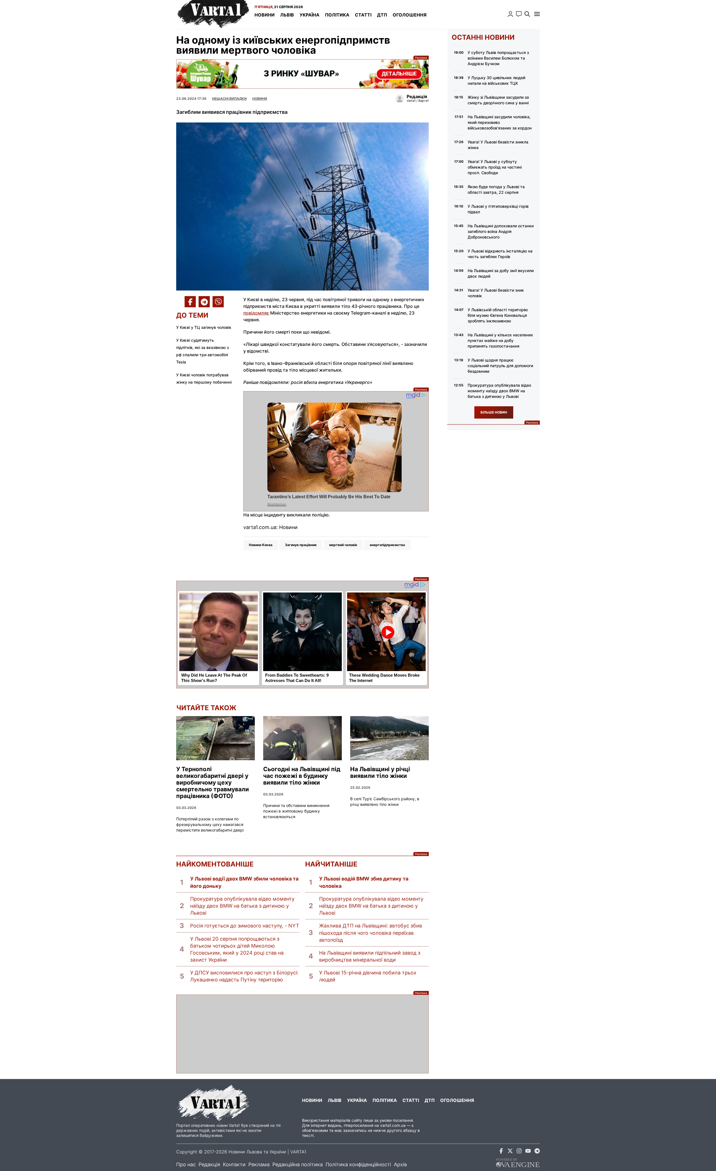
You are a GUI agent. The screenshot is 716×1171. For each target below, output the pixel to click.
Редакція (209, 1164)
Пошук (527, 14)
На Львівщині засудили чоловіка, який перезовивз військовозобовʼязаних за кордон (500, 122)
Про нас (186, 1164)
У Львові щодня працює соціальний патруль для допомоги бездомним (500, 366)
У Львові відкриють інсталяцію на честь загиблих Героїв (500, 254)
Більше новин (494, 412)
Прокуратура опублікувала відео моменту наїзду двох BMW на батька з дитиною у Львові (242, 906)
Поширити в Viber (218, 301)
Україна (309, 15)
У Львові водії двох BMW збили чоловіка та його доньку (244, 882)
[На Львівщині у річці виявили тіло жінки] (389, 738)
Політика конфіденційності (358, 1164)
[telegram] (537, 1152)
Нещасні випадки (229, 98)
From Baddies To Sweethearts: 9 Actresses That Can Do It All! (297, 678)
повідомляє (256, 313)
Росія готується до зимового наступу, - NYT (244, 926)
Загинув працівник (301, 545)
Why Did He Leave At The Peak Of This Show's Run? (214, 678)
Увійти (510, 14)
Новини (265, 15)
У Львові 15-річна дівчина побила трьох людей (367, 976)
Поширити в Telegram (204, 301)
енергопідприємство (387, 545)
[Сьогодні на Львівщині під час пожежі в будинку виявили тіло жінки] (302, 738)
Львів (287, 15)
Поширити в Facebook (190, 301)
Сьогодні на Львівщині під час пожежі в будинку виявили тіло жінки (301, 776)
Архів (400, 1164)
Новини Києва (260, 545)
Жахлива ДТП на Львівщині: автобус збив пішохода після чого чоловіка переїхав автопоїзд (370, 933)
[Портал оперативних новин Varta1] (212, 14)
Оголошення (410, 15)
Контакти (234, 1164)
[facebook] (501, 1152)
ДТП (382, 15)
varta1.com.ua (393, 1125)
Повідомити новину (519, 14)
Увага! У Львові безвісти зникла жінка (498, 145)
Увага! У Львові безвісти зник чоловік (496, 293)
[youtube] (528, 1152)
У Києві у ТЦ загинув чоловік (203, 327)
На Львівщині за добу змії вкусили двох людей (501, 273)
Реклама (302, 74)
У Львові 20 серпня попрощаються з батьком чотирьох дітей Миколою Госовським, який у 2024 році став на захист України (237, 949)
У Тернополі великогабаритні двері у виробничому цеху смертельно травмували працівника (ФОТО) (212, 782)
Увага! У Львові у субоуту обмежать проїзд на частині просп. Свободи (495, 167)
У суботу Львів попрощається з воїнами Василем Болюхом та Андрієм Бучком (498, 58)
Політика (337, 15)
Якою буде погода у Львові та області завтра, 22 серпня (496, 189)
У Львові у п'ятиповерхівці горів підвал (498, 209)
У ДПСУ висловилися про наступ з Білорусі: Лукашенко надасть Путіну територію (244, 976)
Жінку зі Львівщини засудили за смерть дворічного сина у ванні (498, 100)
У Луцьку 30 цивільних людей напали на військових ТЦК (496, 80)
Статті (363, 15)
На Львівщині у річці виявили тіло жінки (380, 772)
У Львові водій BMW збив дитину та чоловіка (363, 882)
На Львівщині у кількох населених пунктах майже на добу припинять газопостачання (500, 340)
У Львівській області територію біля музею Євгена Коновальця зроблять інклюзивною (498, 315)
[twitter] (510, 1152)
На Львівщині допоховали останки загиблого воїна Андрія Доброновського (501, 231)
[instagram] (519, 1152)
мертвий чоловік (343, 545)
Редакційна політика (297, 1164)
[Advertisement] (302, 1034)
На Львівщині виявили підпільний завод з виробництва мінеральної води (369, 956)
